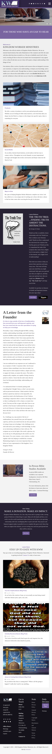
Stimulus (28, 749)
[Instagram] (36, 4)
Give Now (26, 533)
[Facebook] (29, 4)
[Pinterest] (34, 4)
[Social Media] (26, 144)
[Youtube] (31, 4)
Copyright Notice (34, 719)
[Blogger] (44, 4)
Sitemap (44, 711)
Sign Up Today (45, 705)
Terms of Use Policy (33, 735)
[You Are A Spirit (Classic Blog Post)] (26, 580)
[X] (40, 4)
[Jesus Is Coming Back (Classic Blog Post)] (26, 666)
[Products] (26, 102)
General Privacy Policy (34, 712)
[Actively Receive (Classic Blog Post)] (26, 623)
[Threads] (42, 4)
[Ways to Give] (26, 184)
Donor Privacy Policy (34, 705)
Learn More (33, 297)
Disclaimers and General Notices (34, 726)
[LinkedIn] (38, 4)
